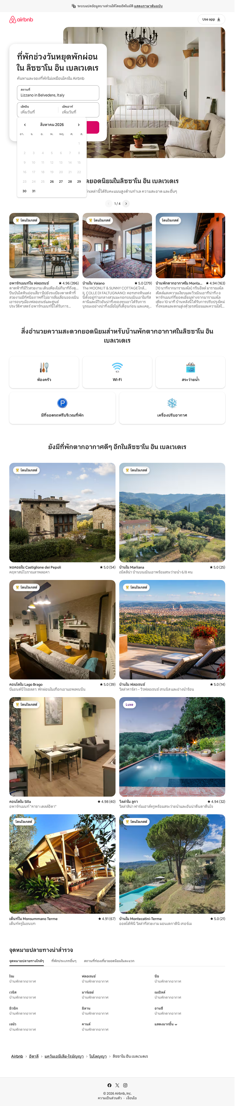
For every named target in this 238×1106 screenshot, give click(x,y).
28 (70, 181)
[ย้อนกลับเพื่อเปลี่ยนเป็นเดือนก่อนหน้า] (25, 124)
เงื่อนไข (131, 1098)
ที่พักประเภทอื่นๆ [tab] (63, 961)
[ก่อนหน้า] (108, 203)
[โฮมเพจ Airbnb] (21, 19)
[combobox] (58, 95)
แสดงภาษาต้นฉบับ (148, 6)
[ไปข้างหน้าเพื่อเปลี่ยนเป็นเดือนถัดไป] (78, 124)
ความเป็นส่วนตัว (110, 1098)
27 (61, 181)
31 (33, 191)
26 (52, 181)
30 (24, 191)
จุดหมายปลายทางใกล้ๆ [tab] (26, 961)
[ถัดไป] (126, 203)
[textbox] (37, 112)
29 (79, 181)
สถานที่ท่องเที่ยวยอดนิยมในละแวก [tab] (109, 961)
